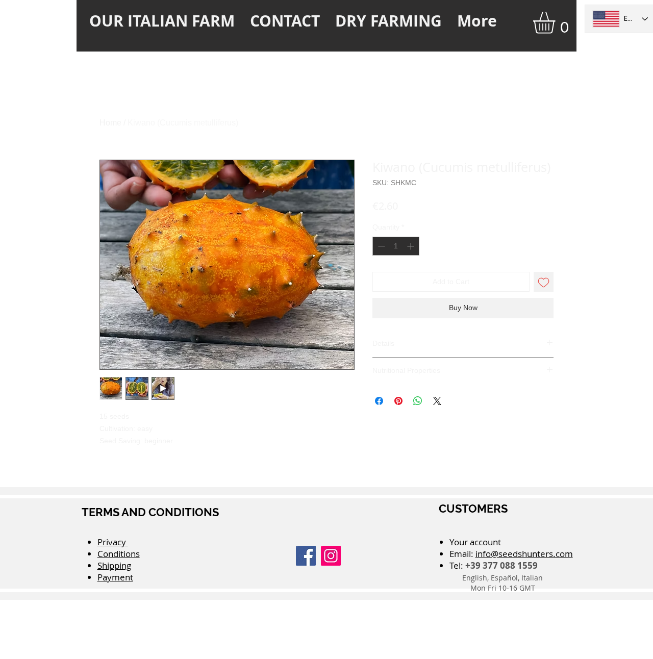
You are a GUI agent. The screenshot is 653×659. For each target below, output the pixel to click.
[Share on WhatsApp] (418, 401)
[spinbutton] (396, 246)
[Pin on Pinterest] (398, 401)
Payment (115, 577)
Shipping (114, 565)
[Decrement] (380, 246)
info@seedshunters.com (524, 554)
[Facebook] (306, 556)
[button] (557, 23)
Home (110, 122)
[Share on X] (437, 401)
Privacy (112, 542)
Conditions (118, 554)
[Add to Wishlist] (544, 282)
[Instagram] (331, 556)
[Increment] (411, 246)
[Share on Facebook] (379, 401)
